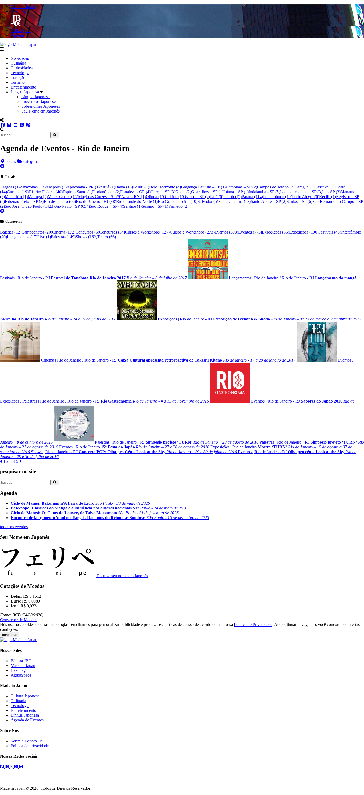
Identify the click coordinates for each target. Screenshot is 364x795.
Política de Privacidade (253, 624)
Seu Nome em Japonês (40, 111)
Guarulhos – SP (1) (207, 192)
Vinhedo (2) (178, 206)
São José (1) (15, 206)
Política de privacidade (30, 746)
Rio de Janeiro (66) (60, 201)
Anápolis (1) (56, 187)
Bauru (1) (141, 187)
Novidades (20, 58)
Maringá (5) (38, 196)
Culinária (18, 63)
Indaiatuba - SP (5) (264, 192)
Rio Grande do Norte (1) (137, 201)
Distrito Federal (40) (46, 192)
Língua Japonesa (25, 92)
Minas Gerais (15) (63, 196)
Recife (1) (327, 196)
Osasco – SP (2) (196, 196)
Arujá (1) (107, 187)
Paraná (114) (252, 196)
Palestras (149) (63, 237)
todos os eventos (14, 526)
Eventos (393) (226, 232)
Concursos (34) (112, 232)
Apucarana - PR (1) (83, 187)
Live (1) (44, 237)
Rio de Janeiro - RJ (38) (96, 201)
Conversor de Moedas (18, 619)
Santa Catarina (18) (234, 201)
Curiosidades (22, 68)
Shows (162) (86, 237)
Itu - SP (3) (331, 192)
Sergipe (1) (132, 206)
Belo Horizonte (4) (165, 187)
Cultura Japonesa (25, 696)
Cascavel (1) (324, 187)
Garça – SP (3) (163, 192)
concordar (9, 635)
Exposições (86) (275, 232)
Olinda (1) (154, 196)
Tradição (18, 77)
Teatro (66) (106, 237)
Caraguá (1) (304, 187)
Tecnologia (20, 72)
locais (11, 161)
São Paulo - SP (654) (72, 206)
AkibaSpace (21, 675)
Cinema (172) (63, 232)
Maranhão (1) (16, 196)
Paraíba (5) (232, 196)
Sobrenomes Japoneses (40, 106)
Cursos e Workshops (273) (192, 232)
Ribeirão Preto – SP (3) (24, 201)
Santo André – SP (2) (268, 201)
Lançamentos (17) (22, 237)
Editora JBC (21, 661)
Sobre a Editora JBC (28, 741)
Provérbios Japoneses (39, 101)
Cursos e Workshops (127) (147, 232)
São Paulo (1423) (40, 206)
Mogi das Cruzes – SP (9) (99, 196)
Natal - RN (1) (133, 196)
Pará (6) (216, 196)
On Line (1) (173, 196)
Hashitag (18, 670)
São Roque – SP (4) (106, 206)
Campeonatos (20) (36, 232)
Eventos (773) (250, 232)
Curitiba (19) (18, 192)
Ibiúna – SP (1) (236, 192)
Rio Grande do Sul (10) (177, 201)
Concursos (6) (87, 232)
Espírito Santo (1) (77, 192)
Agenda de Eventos (27, 720)
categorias (31, 161)
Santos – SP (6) (299, 201)
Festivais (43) (329, 232)
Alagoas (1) (10, 187)
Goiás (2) (183, 192)
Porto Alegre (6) (305, 196)
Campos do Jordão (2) (275, 187)
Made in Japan (23, 665)
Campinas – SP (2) (241, 187)
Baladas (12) (10, 232)
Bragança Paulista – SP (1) (203, 187)
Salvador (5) (207, 201)
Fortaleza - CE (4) (135, 192)
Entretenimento (23, 87)
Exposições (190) (303, 232)
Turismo (18, 82)
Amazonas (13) (33, 187)
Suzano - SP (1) (155, 206)
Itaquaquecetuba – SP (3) (301, 192)
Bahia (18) (124, 187)
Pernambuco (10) (277, 196)
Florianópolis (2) (106, 192)
